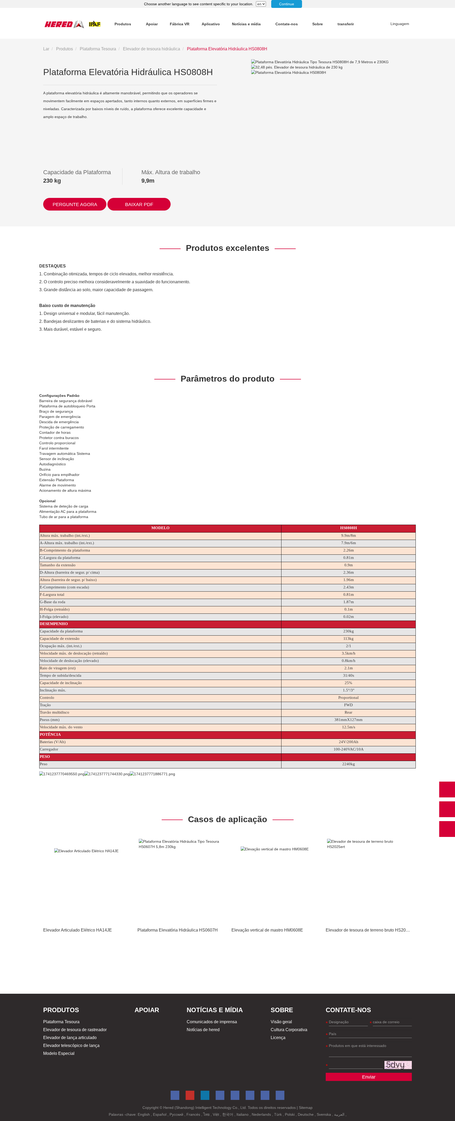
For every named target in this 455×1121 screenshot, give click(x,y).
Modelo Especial (59, 1053)
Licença (278, 1037)
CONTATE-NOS (348, 1009)
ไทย (207, 1114)
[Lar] (72, 24)
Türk (278, 1114)
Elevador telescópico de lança (71, 1045)
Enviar (368, 1077)
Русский (177, 1114)
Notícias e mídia (246, 24)
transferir (346, 24)
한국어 (228, 1114)
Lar (46, 49)
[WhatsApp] (447, 789)
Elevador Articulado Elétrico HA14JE (77, 930)
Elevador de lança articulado (70, 1037)
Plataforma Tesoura (98, 49)
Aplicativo (211, 24)
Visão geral (281, 1022)
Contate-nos (286, 24)
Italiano (243, 1114)
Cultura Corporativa (289, 1029)
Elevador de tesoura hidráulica (151, 49)
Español (160, 1114)
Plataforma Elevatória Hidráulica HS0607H (177, 930)
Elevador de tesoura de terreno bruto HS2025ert (370, 930)
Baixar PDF (139, 204)
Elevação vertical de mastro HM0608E (267, 930)
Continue (286, 4)
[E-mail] (447, 809)
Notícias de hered (203, 1029)
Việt (216, 1114)
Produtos (123, 24)
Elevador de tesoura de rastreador (75, 1029)
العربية (339, 1114)
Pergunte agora (75, 204)
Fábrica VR (179, 24)
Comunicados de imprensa (212, 1022)
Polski (290, 1114)
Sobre (317, 24)
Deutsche (306, 1114)
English (144, 1114)
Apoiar (152, 24)
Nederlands (262, 1114)
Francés (193, 1114)
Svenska (324, 1114)
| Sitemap (305, 1107)
